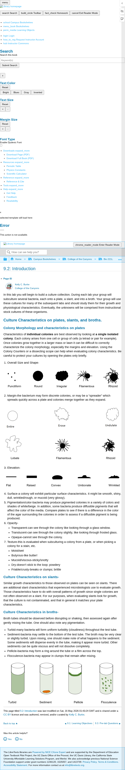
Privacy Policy (90, 762)
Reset (5, 87)
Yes (10, 739)
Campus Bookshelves (44, 259)
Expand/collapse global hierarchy (7, 259)
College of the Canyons (79, 259)
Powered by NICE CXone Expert (49, 752)
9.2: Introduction (28, 710)
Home (18, 259)
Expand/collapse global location (120, 258)
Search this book (8, 55)
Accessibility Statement (15, 765)
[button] (12, 197)
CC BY (7, 714)
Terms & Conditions (108, 762)
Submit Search (9, 65)
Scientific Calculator (17, 173)
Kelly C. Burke (22, 284)
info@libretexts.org (74, 765)
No (21, 739)
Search (9, 252)
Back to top (9, 723)
